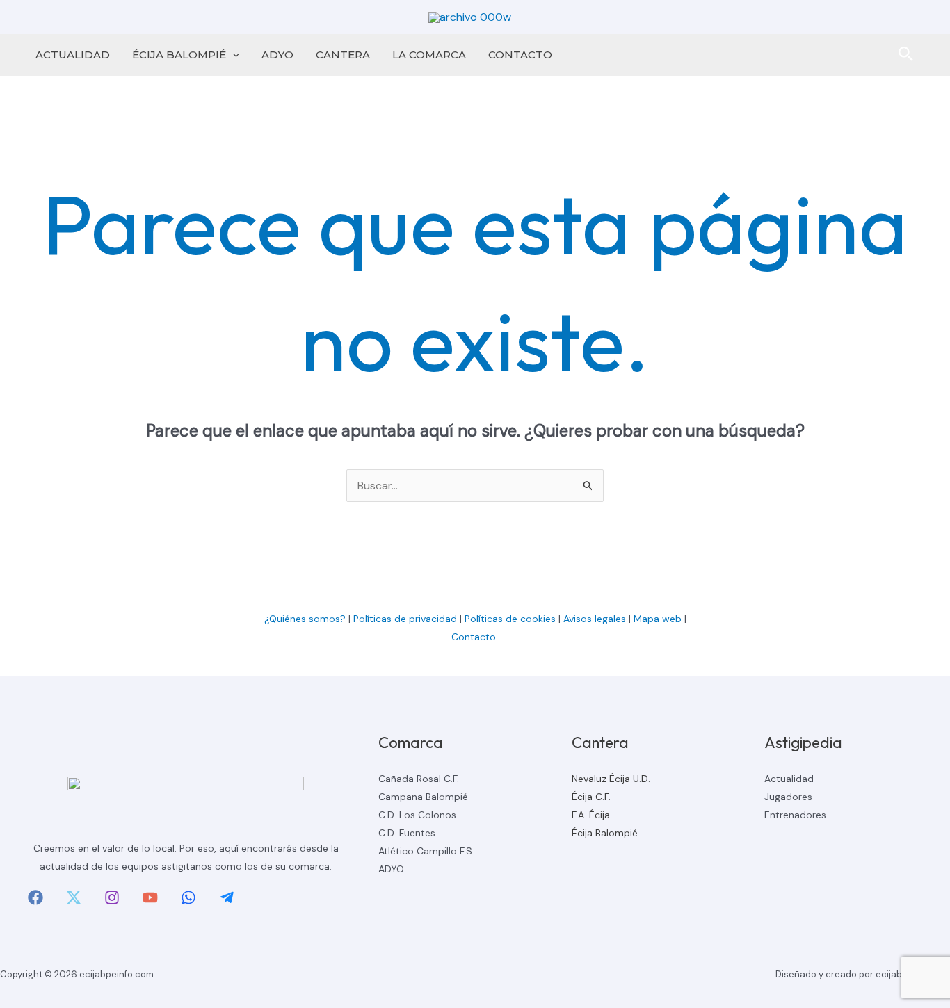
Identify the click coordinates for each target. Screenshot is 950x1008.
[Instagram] (112, 897)
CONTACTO (520, 54)
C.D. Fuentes (406, 833)
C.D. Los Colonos (417, 814)
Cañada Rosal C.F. (418, 778)
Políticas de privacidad (405, 618)
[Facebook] (35, 897)
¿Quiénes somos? (305, 618)
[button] (232, 55)
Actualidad (789, 778)
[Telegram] (226, 897)
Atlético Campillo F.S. (426, 851)
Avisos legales (594, 618)
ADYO (277, 54)
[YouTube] (150, 897)
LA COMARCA (429, 54)
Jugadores (788, 796)
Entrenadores (795, 814)
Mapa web (658, 618)
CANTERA (343, 54)
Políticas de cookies (510, 618)
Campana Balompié (423, 796)
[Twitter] (73, 897)
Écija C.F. (591, 796)
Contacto (475, 637)
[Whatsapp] (188, 897)
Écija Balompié (605, 833)
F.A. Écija (591, 814)
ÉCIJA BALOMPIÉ (179, 54)
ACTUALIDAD (72, 54)
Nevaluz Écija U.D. (611, 778)
